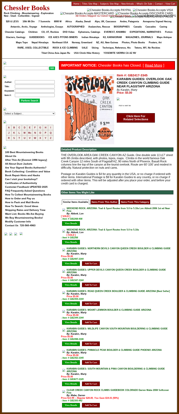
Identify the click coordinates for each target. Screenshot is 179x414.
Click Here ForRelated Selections (135, 118)
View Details (71, 223)
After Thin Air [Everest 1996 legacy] (26, 159)
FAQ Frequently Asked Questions (25, 190)
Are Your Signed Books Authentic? (25, 167)
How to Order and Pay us (20, 198)
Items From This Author (104, 202)
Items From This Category (135, 202)
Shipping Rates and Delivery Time (25, 210)
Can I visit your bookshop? (21, 179)
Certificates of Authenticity (21, 183)
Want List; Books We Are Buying (24, 213)
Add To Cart (91, 263)
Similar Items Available (75, 202)
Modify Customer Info (18, 221)
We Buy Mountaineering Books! (24, 217)
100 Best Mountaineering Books (24, 152)
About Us (10, 156)
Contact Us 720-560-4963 (20, 225)
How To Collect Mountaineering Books (28, 194)
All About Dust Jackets (18, 163)
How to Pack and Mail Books (22, 202)
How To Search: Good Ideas (21, 206)
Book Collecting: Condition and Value (27, 171)
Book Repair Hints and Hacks (22, 175)
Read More (153, 65)
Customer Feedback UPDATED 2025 (26, 186)
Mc (29, 133)
